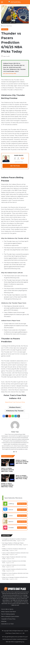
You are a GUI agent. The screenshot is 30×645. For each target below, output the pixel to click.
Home (4, 26)
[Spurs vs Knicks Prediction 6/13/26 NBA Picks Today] (7, 462)
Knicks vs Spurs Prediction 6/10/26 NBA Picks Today (22, 461)
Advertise (3, 621)
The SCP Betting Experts (8, 614)
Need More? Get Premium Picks (15, 402)
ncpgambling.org (19, 641)
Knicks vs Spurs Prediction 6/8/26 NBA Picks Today (7, 485)
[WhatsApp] (13, 416)
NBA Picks (9, 26)
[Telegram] (15, 416)
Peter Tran (5, 56)
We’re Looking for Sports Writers (10, 616)
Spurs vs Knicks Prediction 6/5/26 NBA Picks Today (22, 477)
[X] (7, 416)
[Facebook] (4, 416)
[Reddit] (10, 416)
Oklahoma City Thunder (15, 410)
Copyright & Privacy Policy (8, 619)
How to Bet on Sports (7, 609)
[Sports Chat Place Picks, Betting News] (15, 2)
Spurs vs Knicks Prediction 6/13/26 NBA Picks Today (7, 469)
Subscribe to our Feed (7, 623)
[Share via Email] (18, 416)
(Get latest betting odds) (9, 73)
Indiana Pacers (15, 407)
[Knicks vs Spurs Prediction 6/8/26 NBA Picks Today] (7, 478)
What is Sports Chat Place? (8, 611)
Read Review (22, 503)
